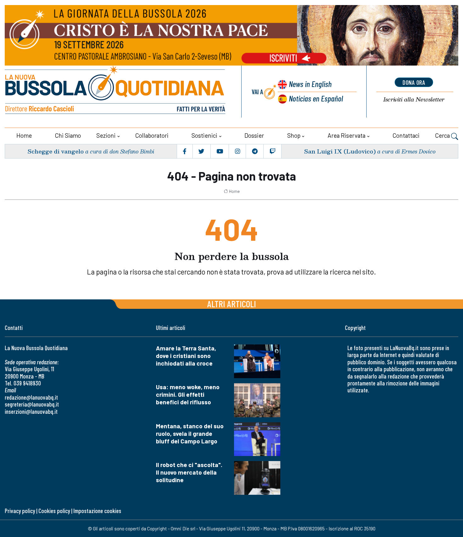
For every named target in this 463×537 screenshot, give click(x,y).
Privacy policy (20, 510)
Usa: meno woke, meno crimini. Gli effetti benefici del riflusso (188, 394)
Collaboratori (152, 135)
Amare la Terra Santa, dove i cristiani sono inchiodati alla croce (186, 355)
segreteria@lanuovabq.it (32, 404)
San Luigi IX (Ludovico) (340, 151)
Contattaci (406, 135)
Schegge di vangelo (55, 151)
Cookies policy (54, 510)
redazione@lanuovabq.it (31, 397)
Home (24, 135)
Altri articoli (231, 303)
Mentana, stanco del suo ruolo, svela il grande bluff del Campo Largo (190, 433)
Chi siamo (68, 135)
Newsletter (413, 99)
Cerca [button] (443, 135)
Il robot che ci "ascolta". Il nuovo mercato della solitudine (189, 472)
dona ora (414, 82)
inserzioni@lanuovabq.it (31, 411)
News (310, 84)
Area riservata (346, 135)
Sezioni (106, 135)
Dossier (254, 135)
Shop (293, 135)
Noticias (316, 98)
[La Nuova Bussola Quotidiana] (116, 92)
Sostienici (204, 135)
